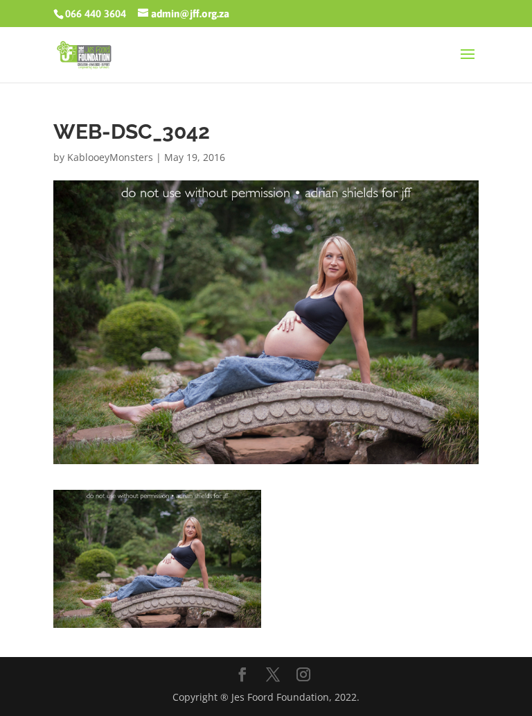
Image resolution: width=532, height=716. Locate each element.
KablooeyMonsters (110, 157)
